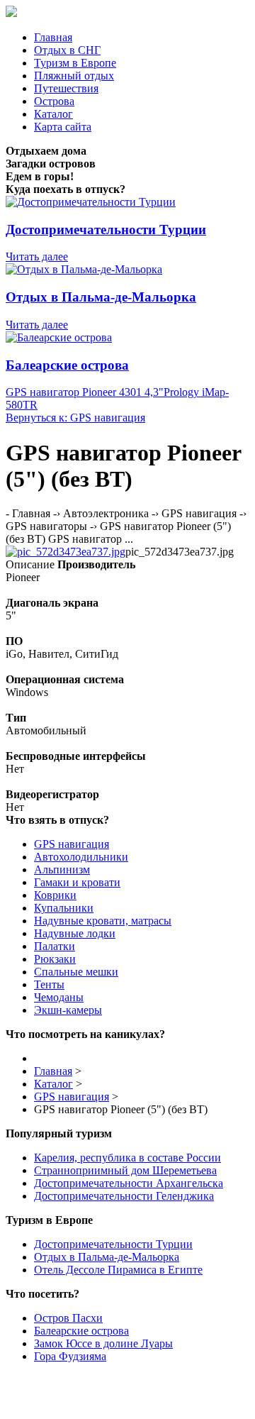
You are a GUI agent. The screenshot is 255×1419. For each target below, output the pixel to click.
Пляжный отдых (74, 76)
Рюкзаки (55, 959)
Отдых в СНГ (67, 50)
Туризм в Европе (75, 63)
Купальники (64, 908)
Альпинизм (62, 869)
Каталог (53, 114)
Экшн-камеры (68, 1010)
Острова (54, 101)
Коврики (55, 895)
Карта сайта (62, 127)
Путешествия (66, 88)
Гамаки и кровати (77, 882)
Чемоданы (59, 997)
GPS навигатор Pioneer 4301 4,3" (85, 392)
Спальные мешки (76, 972)
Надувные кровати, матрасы (102, 921)
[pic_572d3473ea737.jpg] (65, 552)
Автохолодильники (81, 857)
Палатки (54, 946)
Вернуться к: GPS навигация (75, 418)
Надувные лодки (74, 933)
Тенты (49, 984)
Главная (53, 37)
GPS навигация (71, 844)
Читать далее (37, 256)
